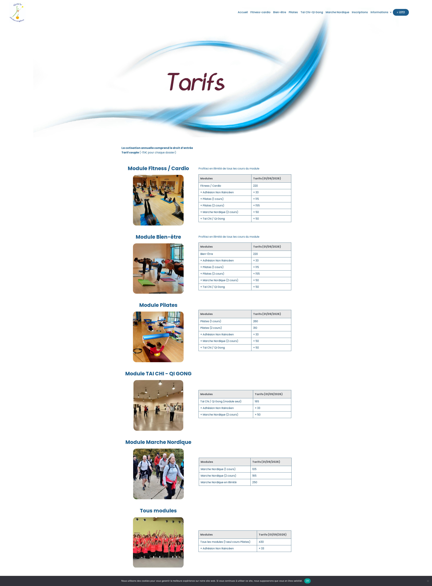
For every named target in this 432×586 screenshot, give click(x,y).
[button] (381, 12)
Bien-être (279, 12)
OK (307, 580)
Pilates (293, 12)
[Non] (427, 581)
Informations (379, 12)
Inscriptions (360, 12)
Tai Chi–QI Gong (312, 12)
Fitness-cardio (260, 12)
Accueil (243, 12)
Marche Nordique (337, 12)
